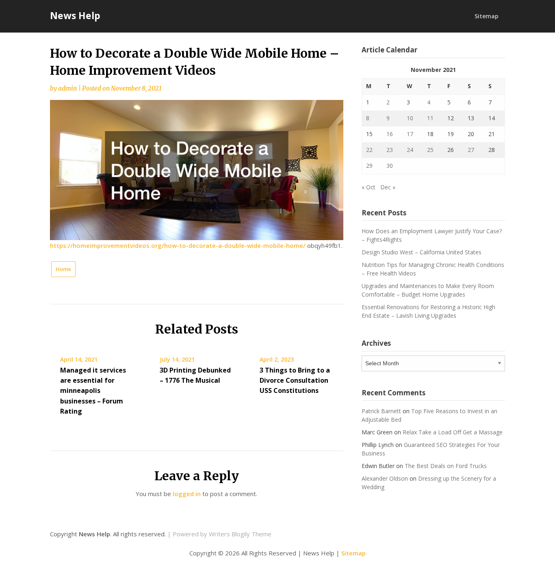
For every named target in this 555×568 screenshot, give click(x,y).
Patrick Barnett (381, 411)
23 (389, 150)
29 (369, 165)
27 (471, 150)
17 (410, 134)
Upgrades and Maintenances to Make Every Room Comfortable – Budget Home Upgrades (428, 290)
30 (389, 165)
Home (63, 269)
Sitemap (487, 16)
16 (389, 134)
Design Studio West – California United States (421, 252)
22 (369, 150)
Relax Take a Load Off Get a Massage (453, 432)
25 (430, 150)
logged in (187, 494)
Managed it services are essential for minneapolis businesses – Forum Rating (93, 391)
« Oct (368, 187)
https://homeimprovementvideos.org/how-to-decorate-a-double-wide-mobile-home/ (178, 245)
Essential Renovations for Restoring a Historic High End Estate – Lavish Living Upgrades (428, 311)
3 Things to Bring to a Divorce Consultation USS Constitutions (295, 380)
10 (410, 118)
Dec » (387, 187)
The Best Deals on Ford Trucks (446, 466)
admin (67, 88)
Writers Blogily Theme (240, 534)
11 (430, 118)
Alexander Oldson (385, 478)
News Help (75, 15)
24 (410, 150)
